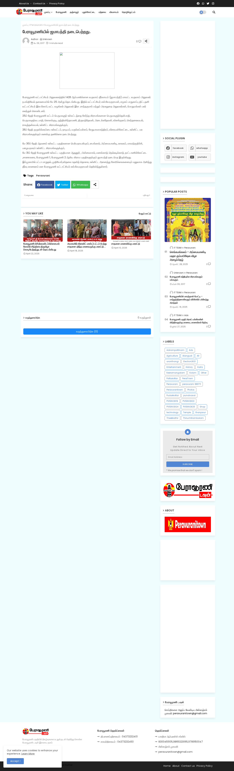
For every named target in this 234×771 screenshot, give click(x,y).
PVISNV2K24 (172, 406)
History (189, 367)
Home (167, 766)
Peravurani (36, 25)
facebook (178, 148)
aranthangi (173, 361)
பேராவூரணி (61, 12)
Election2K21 (189, 361)
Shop (202, 406)
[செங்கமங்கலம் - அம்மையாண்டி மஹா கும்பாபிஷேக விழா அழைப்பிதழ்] (188, 220)
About (176, 766)
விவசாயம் (114, 12)
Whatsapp (82, 184)
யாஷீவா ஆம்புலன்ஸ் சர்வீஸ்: (172, 736)
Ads (191, 350)
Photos (190, 389)
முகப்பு (47, 12)
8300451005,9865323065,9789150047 (180, 741)
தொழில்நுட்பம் (128, 12)
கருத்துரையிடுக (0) (87, 331)
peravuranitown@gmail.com (175, 752)
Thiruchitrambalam (193, 418)
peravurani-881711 (191, 384)
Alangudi (187, 355)
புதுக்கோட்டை (88, 12)
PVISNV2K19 (172, 401)
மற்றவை (102, 12)
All (198, 355)
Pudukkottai (173, 395)
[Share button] (95, 184)
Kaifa (200, 367)
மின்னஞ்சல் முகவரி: (168, 746)
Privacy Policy (56, 3)
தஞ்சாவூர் (74, 12)
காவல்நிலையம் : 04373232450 (117, 741)
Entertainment (174, 367)
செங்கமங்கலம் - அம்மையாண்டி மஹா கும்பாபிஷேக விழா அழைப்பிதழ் (188, 256)
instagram (178, 157)
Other (203, 372)
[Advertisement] (90, 287)
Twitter (64, 184)
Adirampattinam (175, 350)
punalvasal (189, 395)
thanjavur (200, 412)
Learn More (28, 753)
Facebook (46, 184)
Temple (187, 412)
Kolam (192, 372)
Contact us (39, 3)
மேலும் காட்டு (145, 213)
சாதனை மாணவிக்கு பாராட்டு (125, 243)
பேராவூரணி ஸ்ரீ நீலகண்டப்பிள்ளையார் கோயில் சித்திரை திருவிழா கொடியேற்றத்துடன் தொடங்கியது (41, 246)
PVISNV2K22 (188, 401)
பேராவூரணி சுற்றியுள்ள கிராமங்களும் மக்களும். (186, 278)
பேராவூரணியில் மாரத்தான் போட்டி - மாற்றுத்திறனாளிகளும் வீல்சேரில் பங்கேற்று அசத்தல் (189, 299)
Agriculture (172, 355)
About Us (24, 3)
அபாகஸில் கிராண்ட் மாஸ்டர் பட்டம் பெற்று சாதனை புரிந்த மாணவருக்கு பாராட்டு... (87, 245)
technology (172, 412)
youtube (202, 157)
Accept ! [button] (15, 761)
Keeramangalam (176, 372)
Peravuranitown (175, 389)
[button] (214, 12)
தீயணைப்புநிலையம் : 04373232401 (119, 736)
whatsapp (202, 148)
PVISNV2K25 (189, 406)
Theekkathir (172, 418)
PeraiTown (187, 378)
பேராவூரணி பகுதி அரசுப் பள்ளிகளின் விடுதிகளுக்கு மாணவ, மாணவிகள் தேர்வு (189, 321)
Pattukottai (172, 378)
